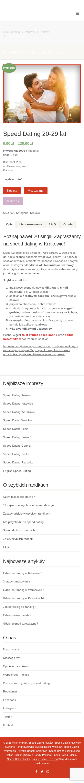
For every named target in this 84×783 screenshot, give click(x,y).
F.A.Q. (53, 224)
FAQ (6, 547)
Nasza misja (11, 649)
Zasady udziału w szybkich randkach (26, 513)
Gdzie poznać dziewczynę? (20, 623)
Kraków (35, 212)
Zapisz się (13, 201)
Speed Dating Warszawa (19, 412)
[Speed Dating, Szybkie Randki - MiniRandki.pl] (28, 8)
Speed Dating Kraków (17, 395)
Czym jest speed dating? (19, 496)
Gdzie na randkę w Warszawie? (23, 590)
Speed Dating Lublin (16, 454)
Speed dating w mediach (19, 530)
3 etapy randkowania (16, 581)
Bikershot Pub (12, 162)
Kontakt (8, 725)
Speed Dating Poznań (17, 437)
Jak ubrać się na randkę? (19, 606)
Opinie (68, 224)
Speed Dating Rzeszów (18, 462)
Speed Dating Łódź (15, 428)
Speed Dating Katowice (18, 403)
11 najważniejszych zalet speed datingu (28, 505)
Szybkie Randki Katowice (20, 746)
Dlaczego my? (12, 657)
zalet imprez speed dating (39, 334)
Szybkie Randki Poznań (37, 755)
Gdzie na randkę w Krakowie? (22, 573)
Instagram (9, 708)
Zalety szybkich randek (18, 538)
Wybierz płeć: (14, 179)
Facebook (9, 700)
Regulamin (10, 691)
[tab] (9, 224)
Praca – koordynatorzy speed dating (26, 683)
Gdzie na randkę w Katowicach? (23, 598)
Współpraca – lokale (16, 674)
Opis (9, 224)
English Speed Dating (17, 470)
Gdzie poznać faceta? (17, 615)
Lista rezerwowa (30, 224)
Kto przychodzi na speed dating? (24, 522)
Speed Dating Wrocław (17, 420)
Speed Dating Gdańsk (17, 445)
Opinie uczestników (15, 666)
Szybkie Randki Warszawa (32, 751)
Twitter (7, 716)
